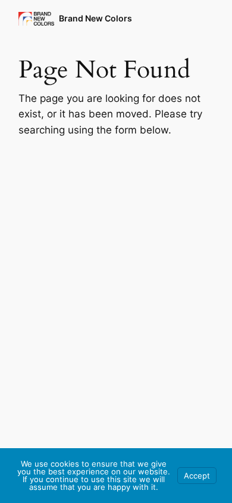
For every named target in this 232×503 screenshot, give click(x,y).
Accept (197, 475)
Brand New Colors (95, 18)
